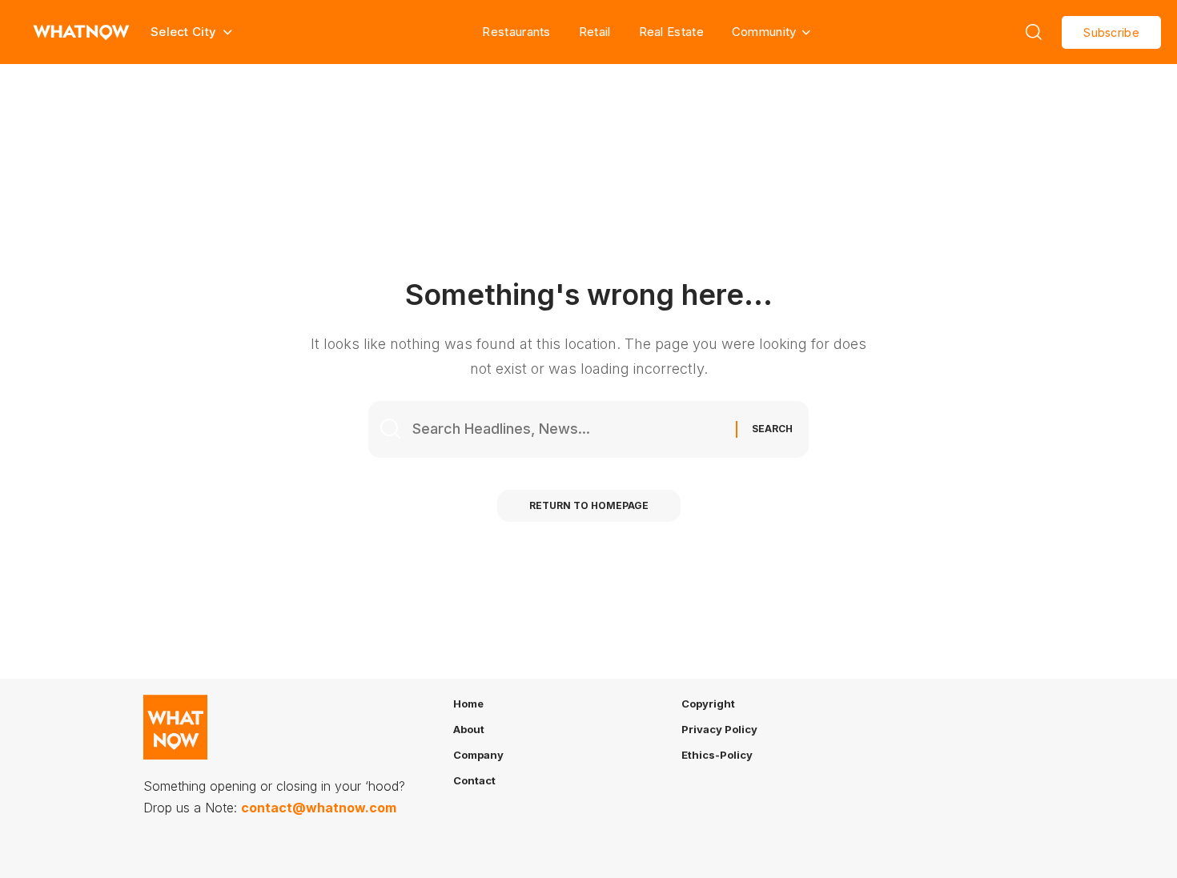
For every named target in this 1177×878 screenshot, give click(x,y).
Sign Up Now (588, 314)
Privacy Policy (617, 365)
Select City (476, 251)
